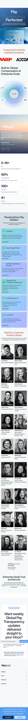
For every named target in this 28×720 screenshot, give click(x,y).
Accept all (8, 717)
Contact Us (18, 585)
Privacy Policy (19, 713)
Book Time (19, 655)
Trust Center (9, 585)
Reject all (19, 717)
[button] (3, 149)
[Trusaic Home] (6, 665)
